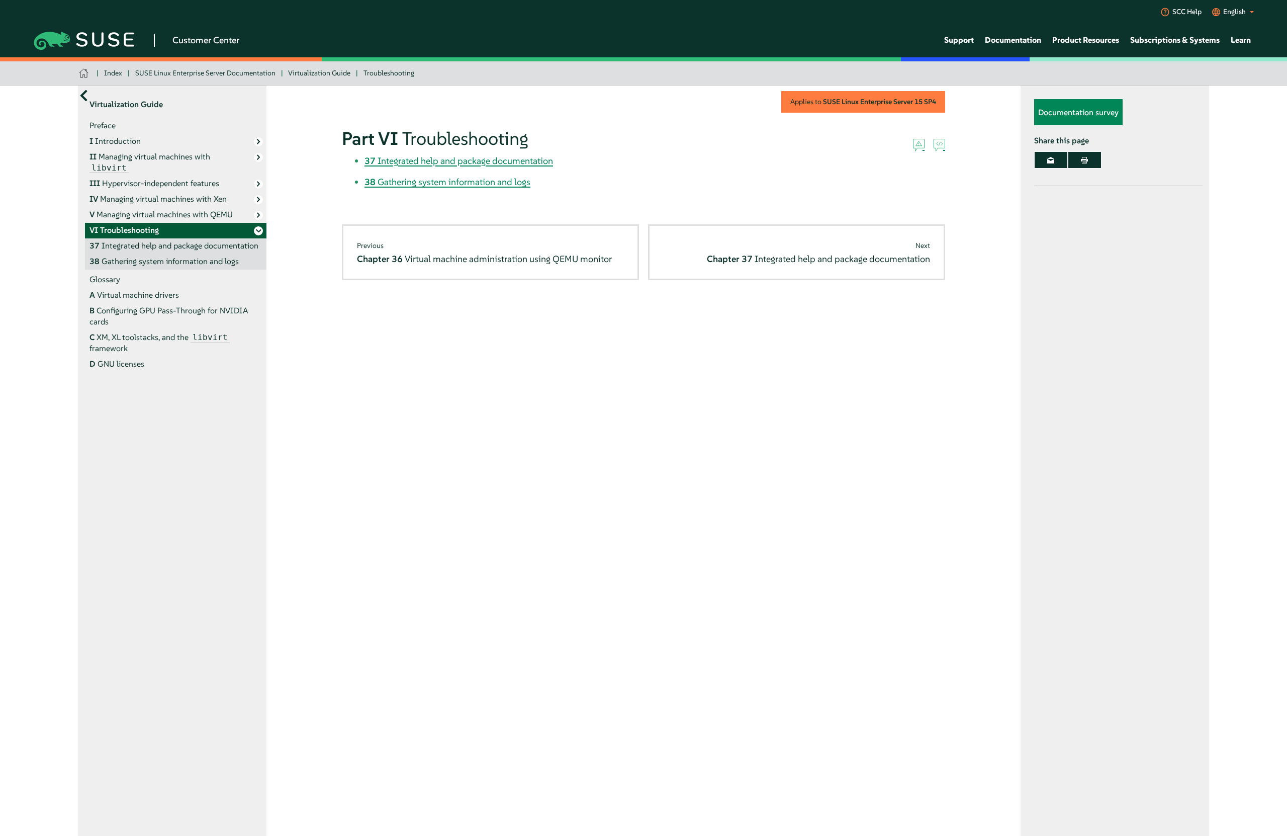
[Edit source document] (939, 145)
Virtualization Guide (319, 72)
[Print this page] (1084, 160)
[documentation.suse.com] (84, 73)
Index (113, 72)
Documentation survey (1078, 112)
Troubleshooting (388, 72)
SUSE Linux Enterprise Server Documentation (205, 72)
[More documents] (83, 95)
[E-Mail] (1051, 160)
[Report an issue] (919, 145)
